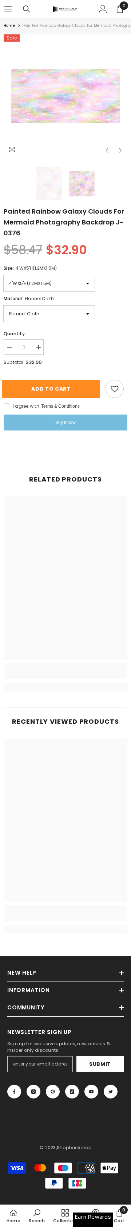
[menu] (8, 9)
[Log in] (103, 9)
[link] (65, 675)
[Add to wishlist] (115, 389)
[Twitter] (111, 1091)
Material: (29, 298)
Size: (30, 268)
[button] (106, 150)
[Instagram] (33, 1091)
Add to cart (54, 388)
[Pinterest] (53, 1091)
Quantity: (15, 334)
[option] (65, 96)
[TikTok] (72, 1091)
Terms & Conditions (60, 406)
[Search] (26, 9)
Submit (100, 1064)
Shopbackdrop (74, 1147)
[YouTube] (91, 1091)
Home (9, 25)
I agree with (26, 406)
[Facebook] (14, 1091)
